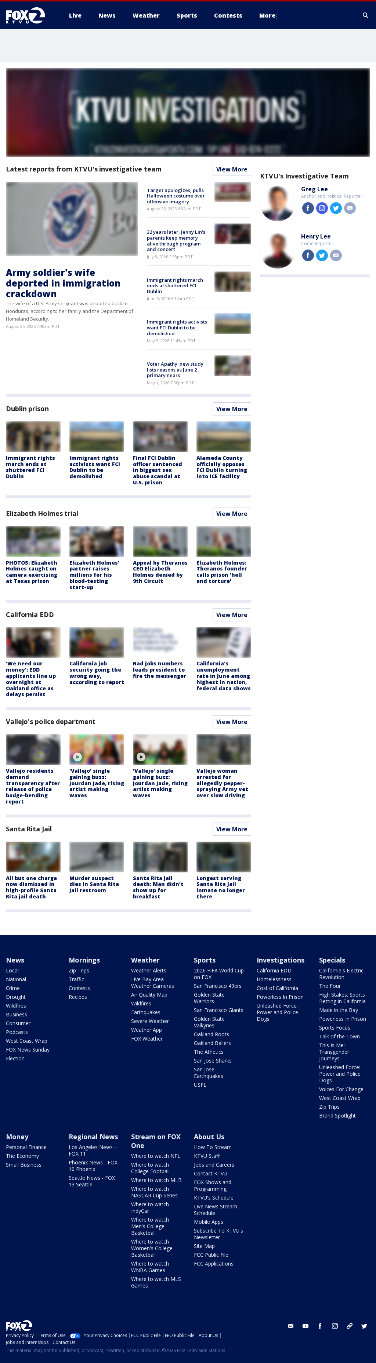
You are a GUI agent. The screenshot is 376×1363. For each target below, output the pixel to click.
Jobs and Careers (214, 1164)
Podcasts (17, 1031)
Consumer (18, 1023)
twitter (336, 208)
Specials (332, 960)
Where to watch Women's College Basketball (152, 1248)
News (15, 960)
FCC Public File (211, 1254)
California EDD (30, 614)
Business (16, 1014)
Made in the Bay (338, 1009)
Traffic (76, 979)
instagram (322, 208)
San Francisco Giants (218, 1009)
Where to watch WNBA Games (150, 1267)
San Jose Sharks (213, 1060)
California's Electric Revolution (341, 973)
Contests (79, 988)
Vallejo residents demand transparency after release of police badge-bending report (33, 786)
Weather (145, 960)
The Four (330, 985)
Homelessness (274, 979)
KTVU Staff (207, 1155)
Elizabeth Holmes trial (42, 513)
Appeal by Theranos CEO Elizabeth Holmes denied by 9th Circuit (160, 571)
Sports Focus (334, 1027)
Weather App (146, 1029)
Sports (205, 960)
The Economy (22, 1155)
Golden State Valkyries (209, 1022)
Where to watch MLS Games (156, 1282)
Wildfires (16, 1005)
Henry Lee (316, 236)
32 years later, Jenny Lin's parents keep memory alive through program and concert (176, 240)
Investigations (280, 960)
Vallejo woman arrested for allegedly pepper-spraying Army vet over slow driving (222, 783)
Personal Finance (26, 1147)
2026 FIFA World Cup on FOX (219, 973)
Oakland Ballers (212, 1042)
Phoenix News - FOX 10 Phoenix (93, 1165)
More (267, 15)
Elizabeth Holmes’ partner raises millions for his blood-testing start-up (94, 575)
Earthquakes (145, 1012)
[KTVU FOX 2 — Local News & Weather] (30, 15)
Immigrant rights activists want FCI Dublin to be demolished (177, 327)
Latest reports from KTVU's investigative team (84, 169)
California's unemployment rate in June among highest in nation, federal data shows (223, 675)
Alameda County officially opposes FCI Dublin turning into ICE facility (221, 467)
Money (17, 1136)
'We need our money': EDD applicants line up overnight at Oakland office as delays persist (31, 679)
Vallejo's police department (50, 721)
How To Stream (213, 1147)
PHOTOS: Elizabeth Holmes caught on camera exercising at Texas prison (31, 571)
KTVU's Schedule (214, 1197)
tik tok (349, 1326)
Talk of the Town (339, 1036)
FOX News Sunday (28, 1049)
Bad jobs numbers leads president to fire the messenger (159, 669)
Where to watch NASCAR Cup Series (154, 1192)
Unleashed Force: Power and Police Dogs (277, 1012)
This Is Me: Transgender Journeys (334, 1052)
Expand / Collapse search (365, 15)
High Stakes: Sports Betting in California (342, 998)
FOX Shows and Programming (212, 1185)
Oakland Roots (211, 1034)
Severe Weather (150, 1020)
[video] (96, 749)
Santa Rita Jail (29, 828)
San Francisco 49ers (218, 985)
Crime (13, 988)
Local (12, 970)
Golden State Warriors (209, 998)
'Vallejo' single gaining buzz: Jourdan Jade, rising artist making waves (96, 783)
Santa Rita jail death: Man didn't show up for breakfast (158, 887)
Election (15, 1058)
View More (231, 169)
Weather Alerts (148, 970)
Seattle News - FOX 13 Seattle (92, 1181)
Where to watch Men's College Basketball (150, 1226)
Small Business (23, 1164)
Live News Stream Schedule (215, 1209)
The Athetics (209, 1051)
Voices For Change (341, 1089)
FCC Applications (214, 1263)
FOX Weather (147, 1038)
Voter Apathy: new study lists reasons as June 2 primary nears (175, 369)
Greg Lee (314, 189)
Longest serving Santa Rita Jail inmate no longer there (220, 887)
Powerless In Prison (280, 996)
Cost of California (277, 988)
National (16, 979)
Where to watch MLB (156, 1180)
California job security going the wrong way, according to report (96, 672)
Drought (16, 996)
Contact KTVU (210, 1173)
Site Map (204, 1245)
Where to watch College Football (150, 1168)
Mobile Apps (208, 1221)
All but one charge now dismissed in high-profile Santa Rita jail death (31, 887)
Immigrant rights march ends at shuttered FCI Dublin (175, 286)
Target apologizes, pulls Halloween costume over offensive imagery (176, 196)
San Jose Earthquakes (208, 1072)
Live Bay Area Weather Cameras (152, 982)
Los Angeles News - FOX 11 (92, 1150)
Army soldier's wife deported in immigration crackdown (63, 283)
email (350, 208)
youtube (305, 1326)
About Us (209, 1136)
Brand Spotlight (337, 1115)
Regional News (93, 1136)
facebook (308, 208)
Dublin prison (27, 408)
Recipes (78, 996)
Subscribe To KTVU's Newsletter (218, 1234)
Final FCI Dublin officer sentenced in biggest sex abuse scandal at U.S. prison (157, 470)
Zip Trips (79, 970)
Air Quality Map (149, 994)
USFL (200, 1084)
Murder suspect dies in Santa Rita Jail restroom (94, 884)
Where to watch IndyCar (150, 1207)
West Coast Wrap (26, 1040)
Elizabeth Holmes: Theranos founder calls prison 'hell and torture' (221, 571)
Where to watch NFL (155, 1155)
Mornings (84, 960)
